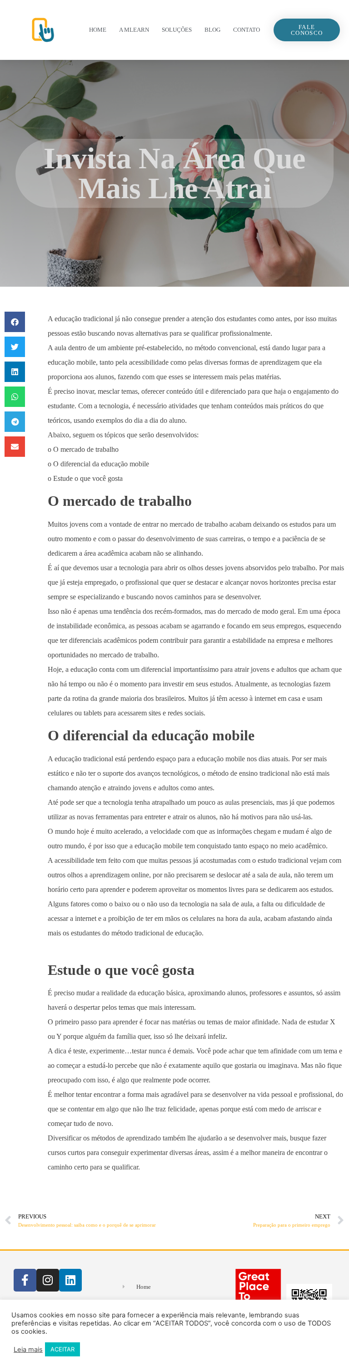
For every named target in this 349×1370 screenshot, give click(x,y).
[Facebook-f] (25, 1280)
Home (97, 29)
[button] (15, 322)
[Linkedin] (70, 1280)
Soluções (177, 29)
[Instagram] (47, 1280)
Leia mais (28, 1350)
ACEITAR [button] (62, 1349)
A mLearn (134, 29)
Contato (246, 29)
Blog (212, 29)
